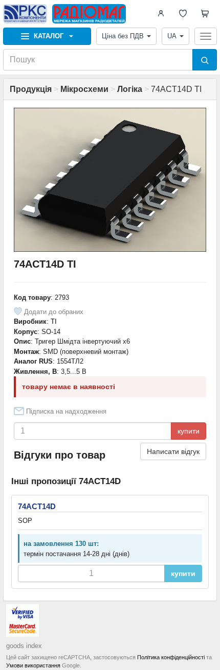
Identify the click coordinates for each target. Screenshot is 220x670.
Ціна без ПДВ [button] (123, 36)
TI (54, 321)
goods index (24, 646)
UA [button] (172, 36)
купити (189, 431)
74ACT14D (37, 506)
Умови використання (33, 665)
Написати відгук (173, 451)
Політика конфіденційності (171, 657)
